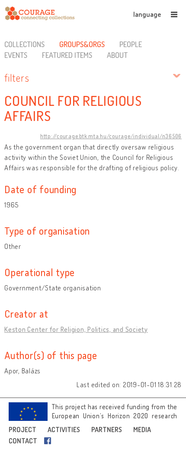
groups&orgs (82, 44)
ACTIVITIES (64, 429)
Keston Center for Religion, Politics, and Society (76, 329)
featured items (67, 55)
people (130, 44)
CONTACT (23, 440)
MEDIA (142, 429)
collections (24, 44)
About (117, 55)
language (147, 14)
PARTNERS (106, 429)
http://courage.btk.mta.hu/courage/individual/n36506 (111, 136)
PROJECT (22, 429)
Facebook (49, 440)
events (15, 55)
